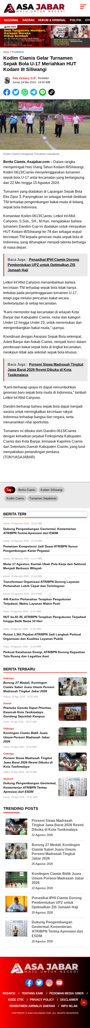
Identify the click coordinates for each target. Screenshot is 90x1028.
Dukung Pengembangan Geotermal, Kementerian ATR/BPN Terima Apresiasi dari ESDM (29, 787)
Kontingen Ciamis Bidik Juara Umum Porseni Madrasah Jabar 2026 (26, 737)
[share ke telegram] (34, 94)
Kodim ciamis (15, 498)
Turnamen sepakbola (42, 498)
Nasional (11, 20)
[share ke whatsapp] (25, 94)
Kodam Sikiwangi (51, 490)
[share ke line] (43, 94)
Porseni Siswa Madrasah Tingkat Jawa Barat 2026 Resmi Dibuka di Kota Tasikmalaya (28, 762)
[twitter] (40, 985)
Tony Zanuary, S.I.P (24, 78)
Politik (75, 20)
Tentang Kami (32, 993)
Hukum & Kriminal (52, 20)
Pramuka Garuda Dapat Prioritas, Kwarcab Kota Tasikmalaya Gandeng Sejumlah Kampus (27, 712)
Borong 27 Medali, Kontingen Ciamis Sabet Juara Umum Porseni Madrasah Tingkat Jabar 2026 (28, 687)
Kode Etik (16, 999)
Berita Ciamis (26, 490)
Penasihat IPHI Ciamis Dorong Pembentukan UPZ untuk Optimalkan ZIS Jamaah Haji (57, 902)
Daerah (28, 20)
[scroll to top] (84, 1002)
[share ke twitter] (16, 94)
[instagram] (50, 985)
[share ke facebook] (7, 94)
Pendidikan (18, 52)
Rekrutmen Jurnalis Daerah (32, 1006)
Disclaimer (69, 999)
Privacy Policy (42, 999)
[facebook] (30, 985)
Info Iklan (69, 1006)
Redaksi (9, 993)
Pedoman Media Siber (66, 993)
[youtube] (60, 985)
